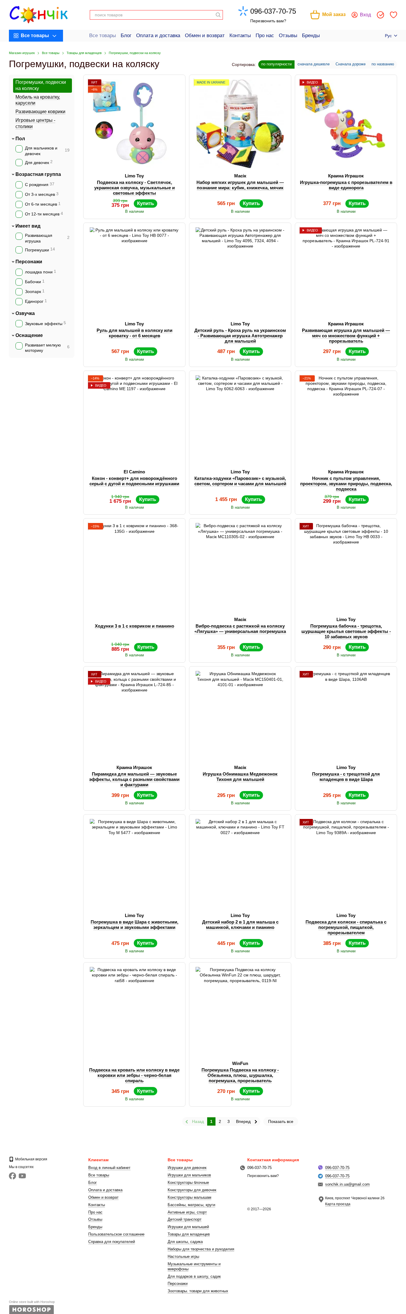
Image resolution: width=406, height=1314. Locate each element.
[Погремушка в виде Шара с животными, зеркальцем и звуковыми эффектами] (134, 863)
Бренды (311, 35)
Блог (126, 35)
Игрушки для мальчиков (189, 1175)
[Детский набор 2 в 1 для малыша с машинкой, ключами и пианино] (240, 863)
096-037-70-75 (273, 11)
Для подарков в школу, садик (194, 1276)
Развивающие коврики (40, 111)
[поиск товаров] (218, 15)
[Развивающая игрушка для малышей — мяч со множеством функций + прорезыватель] (346, 271)
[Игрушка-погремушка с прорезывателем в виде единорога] (346, 123)
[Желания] (393, 14)
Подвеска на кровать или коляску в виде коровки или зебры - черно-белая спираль (134, 1075)
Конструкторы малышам (189, 1197)
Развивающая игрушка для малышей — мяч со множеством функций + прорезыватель (346, 336)
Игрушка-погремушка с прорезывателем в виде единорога (346, 185)
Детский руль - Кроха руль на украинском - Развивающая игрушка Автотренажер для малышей (240, 336)
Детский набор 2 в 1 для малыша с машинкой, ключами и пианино (240, 924)
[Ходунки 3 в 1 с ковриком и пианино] (134, 567)
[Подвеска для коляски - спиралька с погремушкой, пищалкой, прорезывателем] (346, 863)
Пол (20, 138)
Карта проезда (337, 1204)
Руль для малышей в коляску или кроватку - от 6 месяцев (134, 333)
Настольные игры (183, 1256)
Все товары (102, 35)
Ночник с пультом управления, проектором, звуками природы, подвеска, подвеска (346, 483)
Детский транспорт (185, 1219)
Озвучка (25, 313)
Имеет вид (27, 225)
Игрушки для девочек (187, 1167)
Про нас (265, 35)
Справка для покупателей (111, 1241)
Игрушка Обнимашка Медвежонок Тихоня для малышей (240, 776)
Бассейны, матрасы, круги (191, 1205)
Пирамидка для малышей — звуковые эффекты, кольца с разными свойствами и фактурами (134, 779)
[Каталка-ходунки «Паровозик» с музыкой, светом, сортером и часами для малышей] (240, 419)
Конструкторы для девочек (192, 1190)
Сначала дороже (351, 64)
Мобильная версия (30, 1159)
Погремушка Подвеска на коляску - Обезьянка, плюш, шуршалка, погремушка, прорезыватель (240, 1075)
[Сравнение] (380, 14)
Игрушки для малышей (188, 1227)
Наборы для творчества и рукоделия (201, 1249)
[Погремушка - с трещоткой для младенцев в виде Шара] (346, 715)
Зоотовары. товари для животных (198, 1291)
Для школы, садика (185, 1241)
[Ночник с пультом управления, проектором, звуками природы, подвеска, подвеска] (346, 419)
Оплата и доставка (158, 35)
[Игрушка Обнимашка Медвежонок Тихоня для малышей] (240, 715)
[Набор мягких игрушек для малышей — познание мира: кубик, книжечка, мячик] (240, 123)
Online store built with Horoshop (32, 1302)
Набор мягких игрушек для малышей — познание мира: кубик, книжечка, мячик (240, 185)
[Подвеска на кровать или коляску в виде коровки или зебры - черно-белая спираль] (134, 1011)
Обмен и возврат (205, 35)
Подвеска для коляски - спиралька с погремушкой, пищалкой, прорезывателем (346, 927)
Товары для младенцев (189, 1234)
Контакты (240, 35)
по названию (383, 64)
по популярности (276, 64)
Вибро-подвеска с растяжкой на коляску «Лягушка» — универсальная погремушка (240, 628)
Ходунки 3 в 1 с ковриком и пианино (134, 625)
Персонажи (28, 261)
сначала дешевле (314, 64)
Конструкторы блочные (188, 1182)
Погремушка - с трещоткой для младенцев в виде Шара (346, 776)
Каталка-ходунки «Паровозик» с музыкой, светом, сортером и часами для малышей (240, 481)
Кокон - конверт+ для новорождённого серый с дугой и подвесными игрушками (134, 481)
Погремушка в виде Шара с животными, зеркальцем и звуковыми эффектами (134, 924)
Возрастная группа (38, 174)
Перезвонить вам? (268, 20)
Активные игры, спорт (187, 1212)
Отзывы (288, 35)
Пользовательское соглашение (116, 1234)
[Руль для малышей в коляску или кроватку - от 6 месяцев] (134, 271)
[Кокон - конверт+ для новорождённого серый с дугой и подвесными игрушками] (134, 419)
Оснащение (29, 335)
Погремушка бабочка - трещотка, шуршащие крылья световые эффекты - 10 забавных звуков (346, 631)
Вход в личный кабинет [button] (109, 1167)
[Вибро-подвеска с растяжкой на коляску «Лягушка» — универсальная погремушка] (240, 567)
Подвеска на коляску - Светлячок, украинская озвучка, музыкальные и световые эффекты (134, 188)
